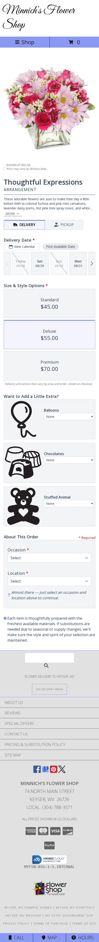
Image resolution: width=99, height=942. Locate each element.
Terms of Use (84, 923)
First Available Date (60, 246)
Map (51, 937)
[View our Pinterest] (53, 771)
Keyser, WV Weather (23, 915)
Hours (85, 937)
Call (18, 937)
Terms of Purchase (50, 923)
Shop (27, 42)
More (10, 213)
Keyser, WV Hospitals (75, 907)
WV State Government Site (69, 915)
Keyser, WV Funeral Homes (28, 907)
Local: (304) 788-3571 (49, 807)
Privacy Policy (16, 923)
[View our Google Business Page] (45, 771)
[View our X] (62, 771)
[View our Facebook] (37, 771)
